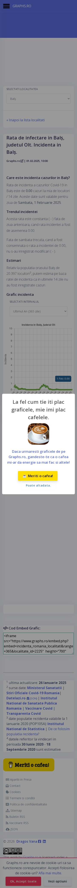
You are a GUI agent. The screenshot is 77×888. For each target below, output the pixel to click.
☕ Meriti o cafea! (37, 476)
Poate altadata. (38, 485)
